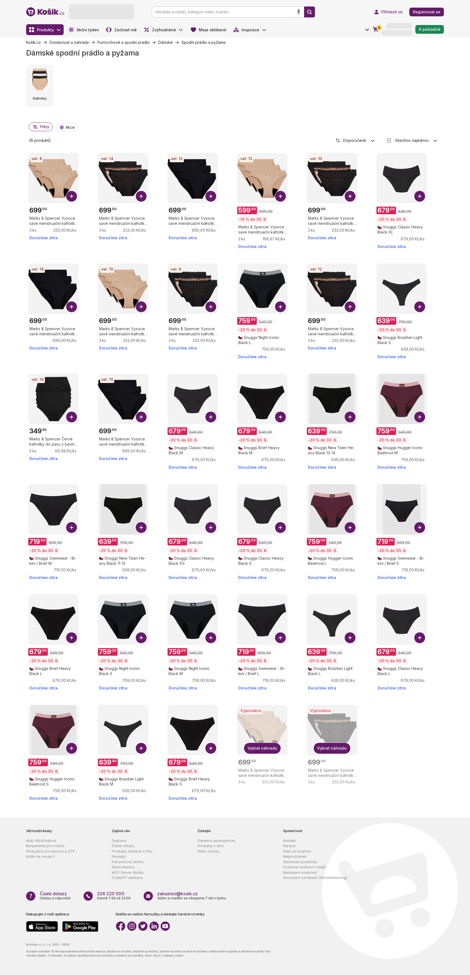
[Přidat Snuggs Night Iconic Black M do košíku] (210, 637)
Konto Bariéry (123, 867)
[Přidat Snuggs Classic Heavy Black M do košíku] (210, 417)
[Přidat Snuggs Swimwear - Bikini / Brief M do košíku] (71, 527)
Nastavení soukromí (300, 872)
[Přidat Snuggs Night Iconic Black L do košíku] (280, 306)
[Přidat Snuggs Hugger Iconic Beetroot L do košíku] (350, 527)
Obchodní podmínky (300, 862)
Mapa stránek (295, 856)
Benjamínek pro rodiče (45, 846)
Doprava (119, 840)
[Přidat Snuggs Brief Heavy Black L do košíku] (71, 637)
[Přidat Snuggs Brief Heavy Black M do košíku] (280, 417)
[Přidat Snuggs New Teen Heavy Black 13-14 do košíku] (350, 417)
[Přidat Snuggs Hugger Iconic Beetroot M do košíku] (419, 417)
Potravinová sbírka (127, 862)
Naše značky (208, 851)
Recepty (119, 856)
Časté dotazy (123, 846)
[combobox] (355, 140)
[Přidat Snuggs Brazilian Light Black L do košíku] (350, 637)
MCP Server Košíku (128, 872)
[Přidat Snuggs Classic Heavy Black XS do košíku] (210, 527)
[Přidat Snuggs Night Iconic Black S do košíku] (141, 637)
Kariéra (289, 846)
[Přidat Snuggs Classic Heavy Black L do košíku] (419, 637)
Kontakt (289, 840)
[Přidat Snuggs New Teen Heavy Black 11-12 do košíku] (141, 527)
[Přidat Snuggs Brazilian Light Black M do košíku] (141, 748)
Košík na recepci (40, 856)
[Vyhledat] (309, 12)
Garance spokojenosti (216, 840)
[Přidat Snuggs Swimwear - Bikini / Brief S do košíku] (419, 527)
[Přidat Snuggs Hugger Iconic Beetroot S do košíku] (71, 748)
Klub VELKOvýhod (41, 840)
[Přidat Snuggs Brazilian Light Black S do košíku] (419, 306)
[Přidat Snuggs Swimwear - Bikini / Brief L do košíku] (280, 637)
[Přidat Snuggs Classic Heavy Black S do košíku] (280, 527)
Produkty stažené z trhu (132, 851)
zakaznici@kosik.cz (177, 893)
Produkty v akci (210, 846)
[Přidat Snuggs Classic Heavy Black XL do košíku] (419, 196)
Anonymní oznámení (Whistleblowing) (315, 877)
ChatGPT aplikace (127, 877)
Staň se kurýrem (297, 851)
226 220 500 (111, 893)
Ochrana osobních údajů (304, 867)
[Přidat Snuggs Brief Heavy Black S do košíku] (210, 748)
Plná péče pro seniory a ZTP (50, 851)
